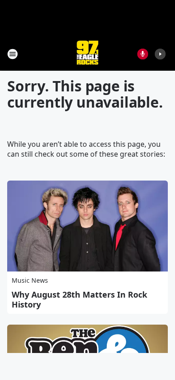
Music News (30, 280)
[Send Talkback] (142, 54)
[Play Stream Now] (160, 54)
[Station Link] (87, 53)
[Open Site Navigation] (12, 54)
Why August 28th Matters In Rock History (79, 299)
